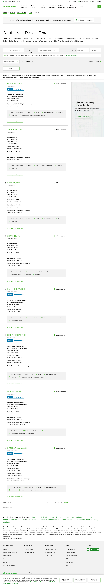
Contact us (6, 562)
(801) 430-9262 (12, 101)
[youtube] (97, 549)
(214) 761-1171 (11, 306)
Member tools (33, 6)
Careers (5, 559)
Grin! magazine (50, 552)
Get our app (70, 562)
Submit (11, 68)
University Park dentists (59, 517)
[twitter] (91, 549)
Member (12, 12)
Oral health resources (61, 6)
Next (65, 502)
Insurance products (24, 6)
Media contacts (29, 552)
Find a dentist (21, 12)
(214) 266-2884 (12, 143)
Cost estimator (70, 552)
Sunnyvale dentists (84, 520)
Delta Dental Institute (10, 552)
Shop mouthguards (71, 6)
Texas (30, 12)
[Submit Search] (99, 6)
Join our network (71, 555)
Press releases (28, 549)
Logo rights (7, 555)
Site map (68, 565)
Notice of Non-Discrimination (12, 538)
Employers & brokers (52, 6)
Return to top (7, 507)
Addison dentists (68, 520)
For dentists (42, 6)
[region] (52, 580)
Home (5, 12)
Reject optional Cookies (80, 580)
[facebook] (88, 549)
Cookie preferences (71, 55)
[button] (12, 1)
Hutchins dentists (18, 520)
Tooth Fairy (48, 555)
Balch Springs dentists (79, 517)
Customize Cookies (65, 580)
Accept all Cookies (94, 580)
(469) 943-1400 (12, 352)
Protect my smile (50, 549)
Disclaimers (6, 536)
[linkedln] (94, 549)
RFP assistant (70, 559)
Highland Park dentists (40, 517)
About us (6, 549)
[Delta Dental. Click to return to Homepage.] (10, 6)
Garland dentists (32, 520)
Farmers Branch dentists (50, 520)
